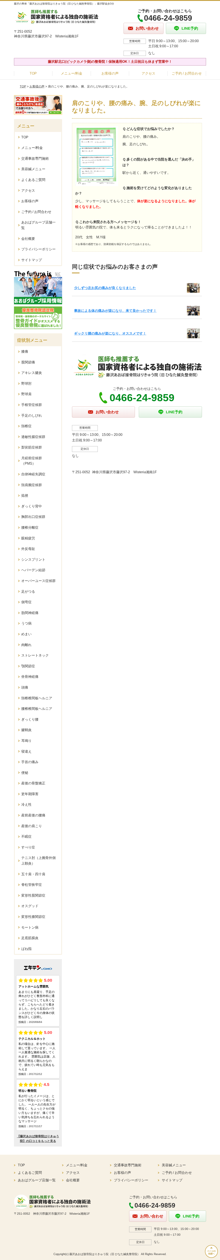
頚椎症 (26, 426)
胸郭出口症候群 (33, 517)
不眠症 (26, 836)
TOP (33, 73)
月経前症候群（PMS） (31, 460)
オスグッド (29, 906)
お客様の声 (110, 73)
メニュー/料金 (71, 73)
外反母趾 (28, 549)
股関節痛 (28, 362)
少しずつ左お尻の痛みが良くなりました (105, 288)
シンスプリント (33, 559)
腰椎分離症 (29, 527)
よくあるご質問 (33, 180)
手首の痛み (29, 762)
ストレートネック (35, 655)
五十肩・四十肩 (33, 874)
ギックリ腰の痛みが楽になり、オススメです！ (110, 333)
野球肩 (26, 394)
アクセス (148, 73)
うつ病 (26, 623)
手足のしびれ (31, 415)
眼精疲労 (28, 538)
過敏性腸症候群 (33, 437)
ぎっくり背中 (31, 506)
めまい (26, 634)
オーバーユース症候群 (38, 581)
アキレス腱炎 (31, 373)
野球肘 (26, 383)
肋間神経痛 (29, 613)
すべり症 (28, 847)
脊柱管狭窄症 (31, 884)
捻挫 (24, 495)
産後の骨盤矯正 (33, 783)
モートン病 (29, 927)
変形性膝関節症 (33, 917)
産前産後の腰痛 (33, 815)
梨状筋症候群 (31, 447)
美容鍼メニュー (33, 169)
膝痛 (24, 351)
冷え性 (26, 804)
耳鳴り (26, 741)
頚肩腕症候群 (31, 485)
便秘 (24, 773)
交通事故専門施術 (35, 158)
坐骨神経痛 (29, 676)
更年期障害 (29, 794)
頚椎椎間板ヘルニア (36, 698)
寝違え (26, 751)
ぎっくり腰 (29, 719)
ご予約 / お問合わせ (187, 73)
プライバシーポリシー (38, 249)
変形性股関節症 (33, 895)
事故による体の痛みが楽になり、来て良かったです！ (115, 310)
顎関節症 (28, 666)
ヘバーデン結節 (33, 570)
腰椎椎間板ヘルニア (36, 708)
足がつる (28, 591)
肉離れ (26, 645)
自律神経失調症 (33, 474)
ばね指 (26, 949)
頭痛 (24, 687)
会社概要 (28, 238)
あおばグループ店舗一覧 (38, 225)
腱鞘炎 (26, 730)
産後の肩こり (31, 826)
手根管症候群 (31, 405)
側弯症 (26, 602)
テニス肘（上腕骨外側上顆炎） (38, 860)
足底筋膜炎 (29, 938)
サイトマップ (31, 260)
